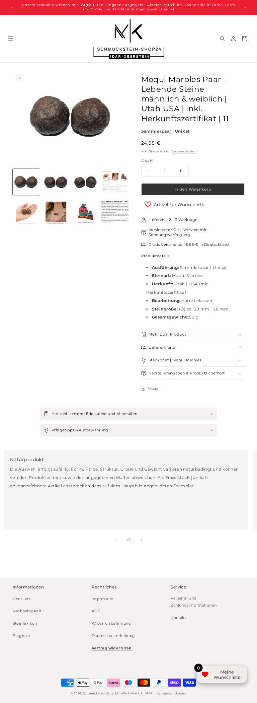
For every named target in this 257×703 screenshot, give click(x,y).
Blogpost (21, 636)
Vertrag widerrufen (112, 648)
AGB (96, 611)
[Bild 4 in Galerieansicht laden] (114, 182)
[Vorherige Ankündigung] (11, 7)
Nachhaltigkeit (27, 611)
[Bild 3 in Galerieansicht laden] (85, 182)
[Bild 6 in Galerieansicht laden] (55, 211)
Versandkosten (184, 151)
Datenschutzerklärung (113, 636)
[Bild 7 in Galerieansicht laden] (85, 211)
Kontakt (178, 618)
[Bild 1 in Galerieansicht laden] (26, 182)
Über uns (21, 599)
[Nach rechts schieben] (141, 539)
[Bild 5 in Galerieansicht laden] (26, 211)
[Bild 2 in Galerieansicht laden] (55, 182)
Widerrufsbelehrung (111, 623)
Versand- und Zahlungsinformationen (194, 602)
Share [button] (153, 389)
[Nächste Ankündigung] (245, 7)
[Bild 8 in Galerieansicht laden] (114, 211)
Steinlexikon (25, 623)
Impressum (103, 599)
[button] (10, 38)
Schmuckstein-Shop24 (100, 693)
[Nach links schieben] (115, 539)
